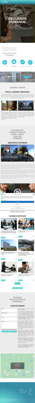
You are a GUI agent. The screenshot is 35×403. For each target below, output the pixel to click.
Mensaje (2, 321)
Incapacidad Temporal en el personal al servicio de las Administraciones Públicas (9, 253)
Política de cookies (13, 208)
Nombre (2, 308)
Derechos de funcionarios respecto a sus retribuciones (25, 231)
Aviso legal (23, 208)
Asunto (2, 317)
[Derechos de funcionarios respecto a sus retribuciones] (26, 224)
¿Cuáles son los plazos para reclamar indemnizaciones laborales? (26, 275)
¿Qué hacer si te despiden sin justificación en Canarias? (7, 275)
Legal (19, 250)
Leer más (3, 237)
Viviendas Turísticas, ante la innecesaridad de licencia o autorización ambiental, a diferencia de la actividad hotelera (26, 254)
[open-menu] (32, 2)
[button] (33, 194)
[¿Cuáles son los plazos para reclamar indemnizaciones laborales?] (26, 267)
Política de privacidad (18, 208)
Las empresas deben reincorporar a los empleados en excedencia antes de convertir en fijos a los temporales (8, 231)
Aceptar (17, 201)
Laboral (2, 229)
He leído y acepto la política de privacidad (9, 329)
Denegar (17, 204)
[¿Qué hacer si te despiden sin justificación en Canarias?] (9, 267)
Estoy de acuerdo (17, 367)
